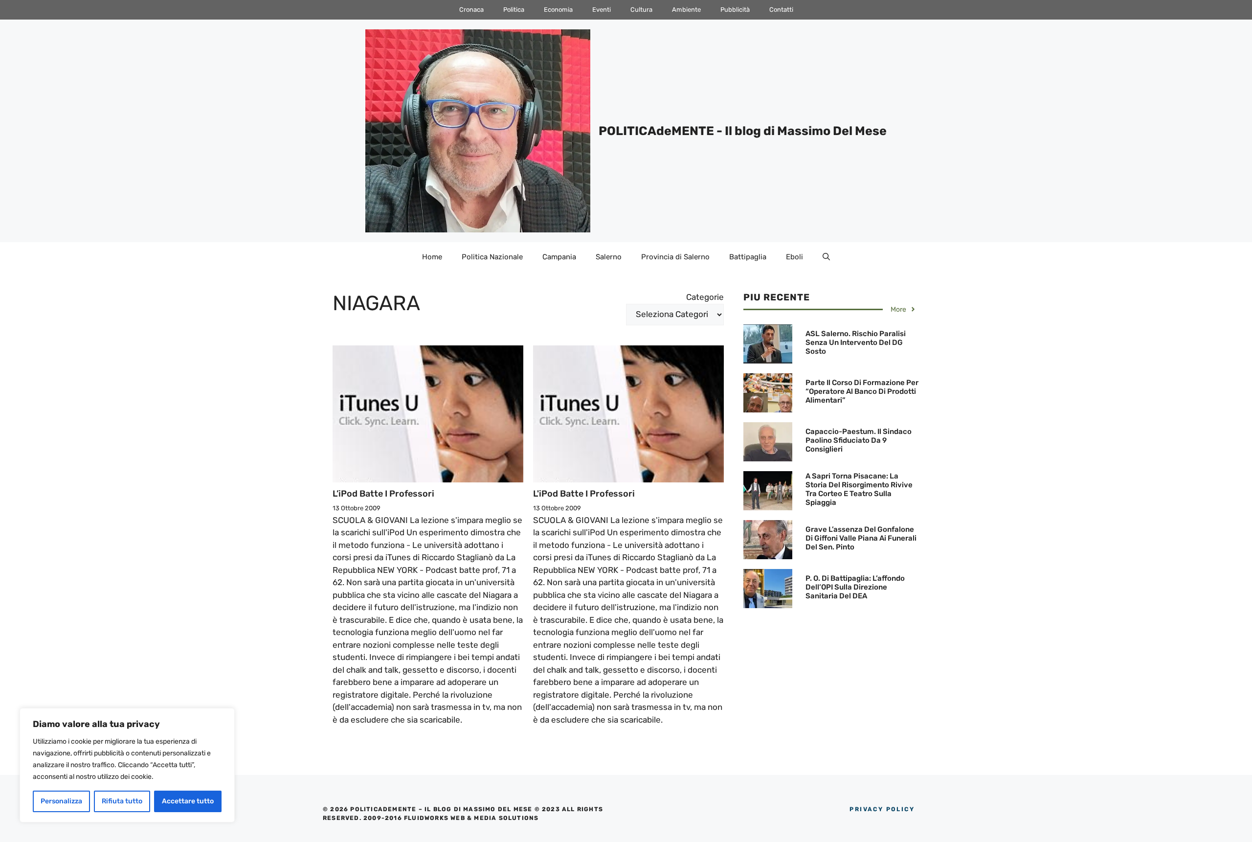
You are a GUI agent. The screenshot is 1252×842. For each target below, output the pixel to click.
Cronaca (471, 9)
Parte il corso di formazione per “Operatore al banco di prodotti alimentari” (861, 391)
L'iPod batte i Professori (584, 493)
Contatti (781, 9)
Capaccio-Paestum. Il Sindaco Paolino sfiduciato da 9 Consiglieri (858, 440)
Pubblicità (735, 9)
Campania (559, 256)
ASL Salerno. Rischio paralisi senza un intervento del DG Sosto (855, 342)
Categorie (705, 297)
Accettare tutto (188, 801)
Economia (558, 9)
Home (432, 256)
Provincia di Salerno (675, 256)
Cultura (641, 9)
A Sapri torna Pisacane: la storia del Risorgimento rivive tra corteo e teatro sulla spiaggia (859, 489)
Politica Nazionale (492, 256)
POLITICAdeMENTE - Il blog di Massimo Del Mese (743, 131)
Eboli (794, 256)
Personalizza (61, 801)
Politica (513, 9)
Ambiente (686, 9)
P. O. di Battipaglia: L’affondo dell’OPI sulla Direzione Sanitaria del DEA (855, 587)
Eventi (601, 9)
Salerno (609, 256)
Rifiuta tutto (122, 801)
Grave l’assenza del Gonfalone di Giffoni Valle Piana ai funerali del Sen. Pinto (861, 538)
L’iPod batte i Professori (383, 493)
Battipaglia (747, 256)
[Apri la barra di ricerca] (826, 257)
